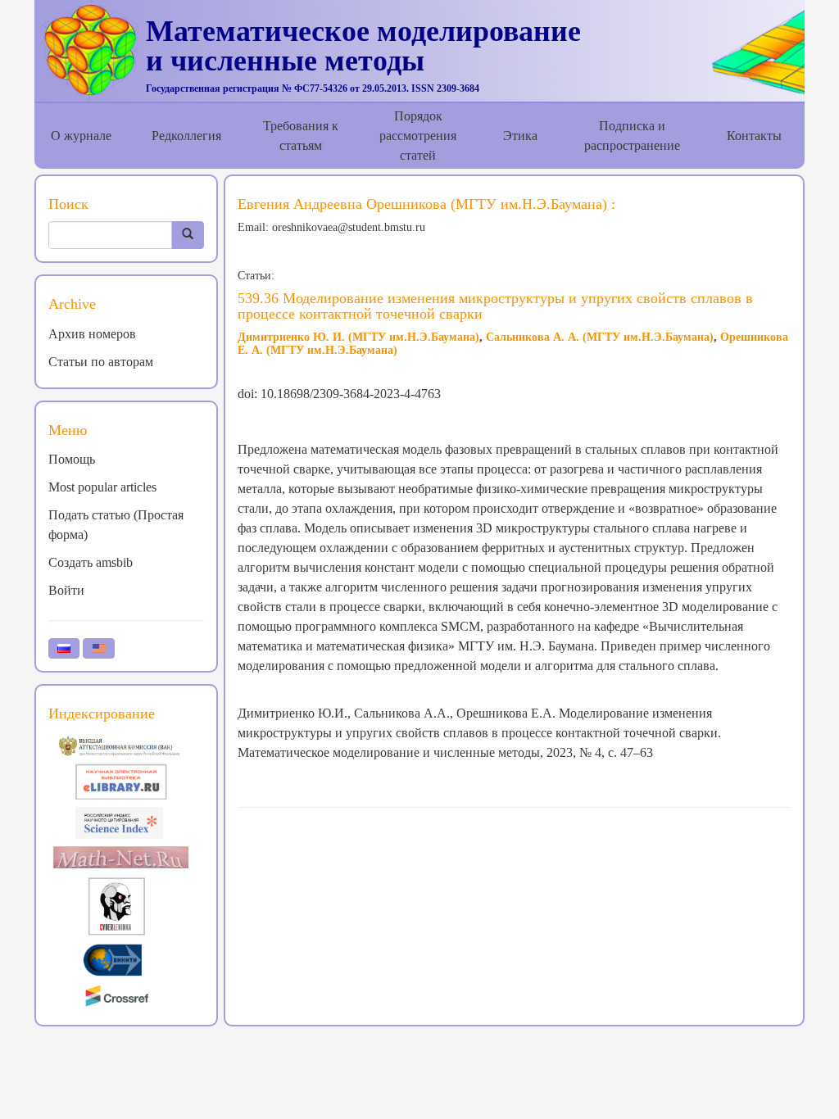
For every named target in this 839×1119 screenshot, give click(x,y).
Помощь (71, 459)
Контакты (754, 136)
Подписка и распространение (632, 135)
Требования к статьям (300, 135)
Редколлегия (186, 136)
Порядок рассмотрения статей (417, 135)
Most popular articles (102, 487)
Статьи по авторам (100, 362)
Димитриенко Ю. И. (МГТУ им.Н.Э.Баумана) (358, 337)
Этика (520, 136)
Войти (66, 590)
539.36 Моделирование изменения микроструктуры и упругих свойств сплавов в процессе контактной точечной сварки (495, 306)
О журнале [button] (81, 136)
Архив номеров (92, 334)
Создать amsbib (90, 562)
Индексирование (101, 713)
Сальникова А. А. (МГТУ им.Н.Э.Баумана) (600, 337)
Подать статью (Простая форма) (116, 524)
